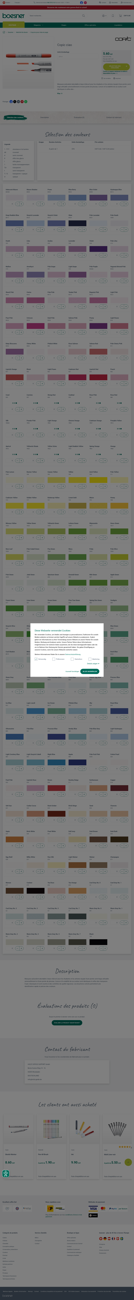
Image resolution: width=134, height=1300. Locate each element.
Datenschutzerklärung (72, 654)
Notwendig (42, 659)
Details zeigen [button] (92, 664)
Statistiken (78, 659)
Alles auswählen (90, 671)
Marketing (95, 659)
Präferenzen (60, 659)
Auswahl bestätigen (72, 671)
